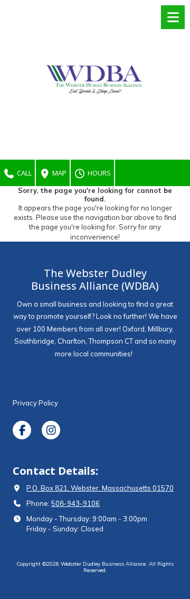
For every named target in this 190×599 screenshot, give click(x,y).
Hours (98, 173)
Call (23, 173)
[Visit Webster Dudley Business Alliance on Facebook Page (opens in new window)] (22, 430)
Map (58, 173)
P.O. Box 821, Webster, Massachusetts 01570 (100, 488)
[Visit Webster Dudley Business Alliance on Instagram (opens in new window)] (51, 430)
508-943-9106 (75, 503)
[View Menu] (173, 17)
